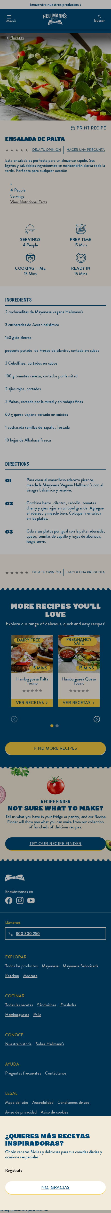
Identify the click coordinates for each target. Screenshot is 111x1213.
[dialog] (55, 1164)
